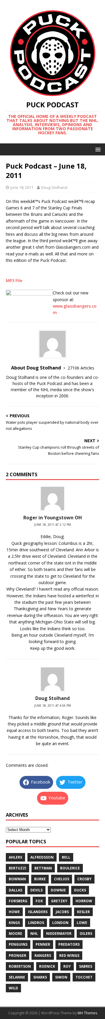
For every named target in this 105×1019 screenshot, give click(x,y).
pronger (17, 955)
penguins (18, 944)
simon (61, 977)
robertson (20, 966)
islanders (38, 911)
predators (69, 944)
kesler (83, 911)
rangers (42, 955)
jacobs (62, 911)
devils (36, 890)
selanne (17, 977)
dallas (15, 890)
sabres (85, 966)
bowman (17, 878)
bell (66, 857)
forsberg (18, 900)
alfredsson (42, 857)
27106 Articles (81, 368)
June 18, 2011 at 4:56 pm (52, 705)
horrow (84, 900)
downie (58, 890)
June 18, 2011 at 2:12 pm (52, 525)
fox (39, 900)
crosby (84, 878)
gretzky (59, 900)
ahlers (15, 857)
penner (43, 944)
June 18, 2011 (21, 187)
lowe (82, 922)
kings (14, 922)
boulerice (70, 868)
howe (14, 911)
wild (13, 988)
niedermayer (58, 933)
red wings (69, 955)
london (60, 922)
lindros (36, 922)
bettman (43, 868)
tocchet (84, 977)
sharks (40, 977)
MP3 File (14, 280)
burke (40, 878)
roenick (47, 966)
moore (15, 933)
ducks (80, 890)
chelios (61, 878)
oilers (86, 933)
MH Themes (87, 1012)
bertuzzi (17, 868)
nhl (34, 933)
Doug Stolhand (54, 187)
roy (67, 966)
